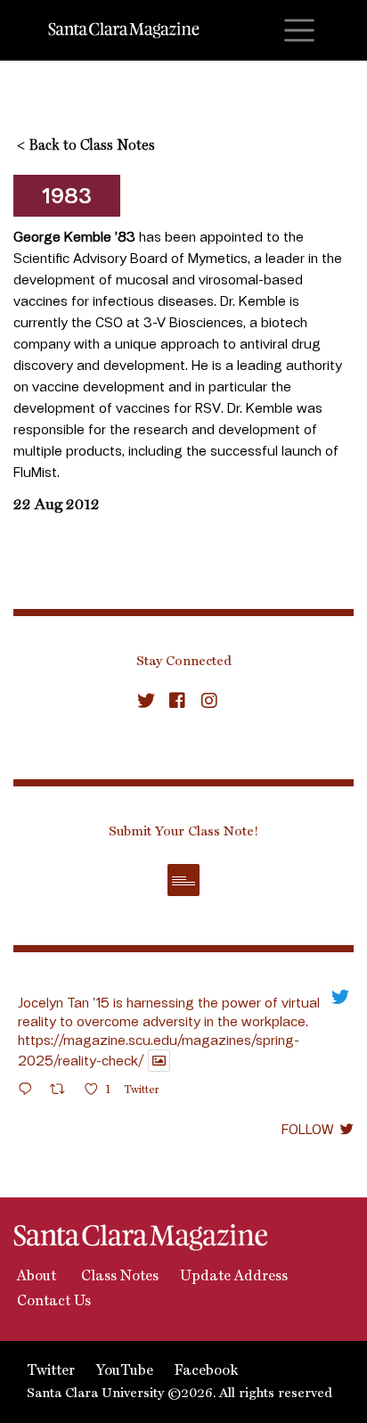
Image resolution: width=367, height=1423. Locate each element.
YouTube (124, 1371)
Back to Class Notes (86, 146)
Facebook (206, 1371)
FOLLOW (307, 1129)
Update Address (234, 1277)
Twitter (51, 1371)
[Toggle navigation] (299, 30)
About (34, 1277)
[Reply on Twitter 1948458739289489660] (29, 1092)
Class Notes (118, 1277)
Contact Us (52, 1302)
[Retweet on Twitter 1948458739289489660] (62, 1092)
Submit (183, 880)
